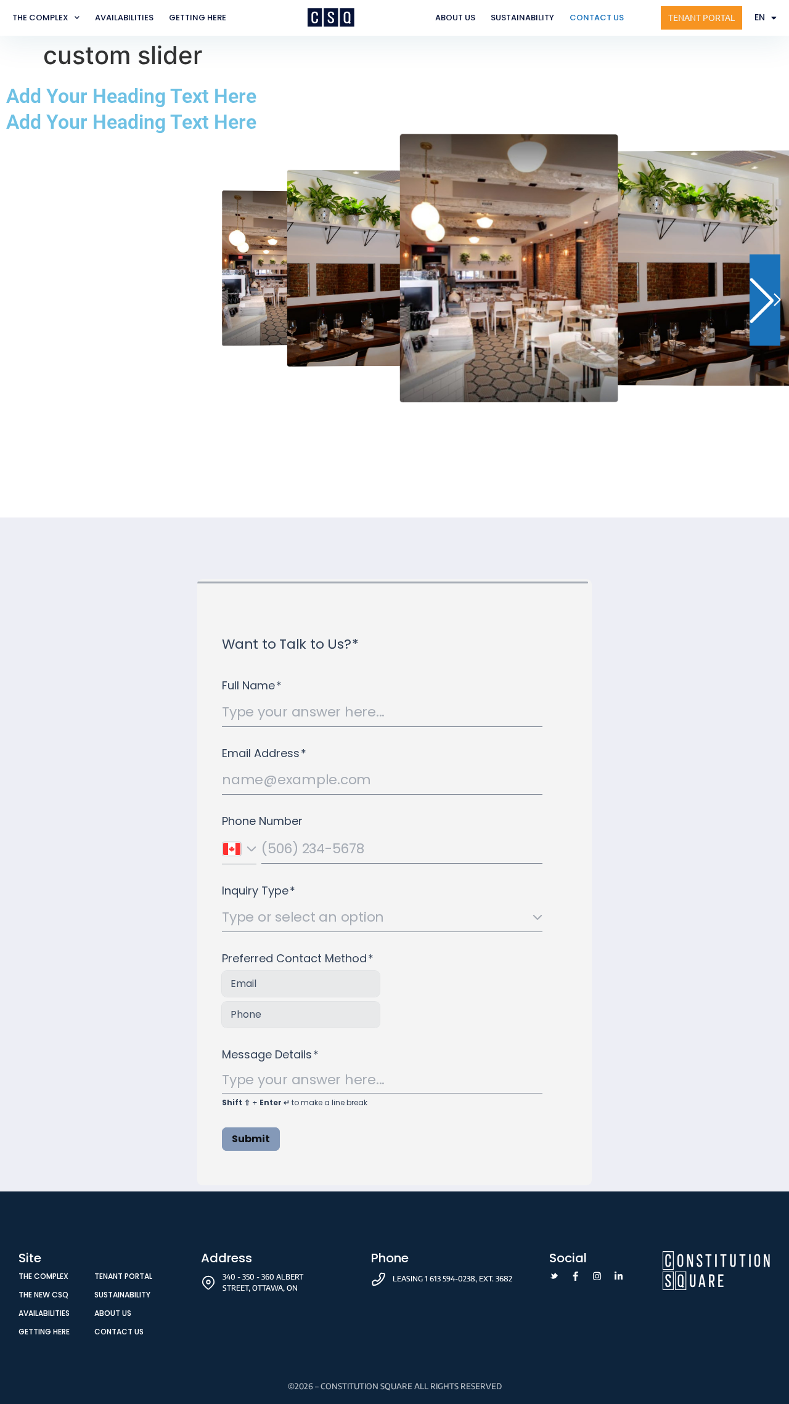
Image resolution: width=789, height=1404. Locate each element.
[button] (765, 300)
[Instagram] (597, 1276)
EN (759, 17)
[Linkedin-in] (618, 1276)
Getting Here (197, 17)
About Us (455, 17)
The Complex (40, 17)
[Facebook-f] (575, 1276)
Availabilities (124, 17)
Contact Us (597, 17)
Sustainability (522, 17)
